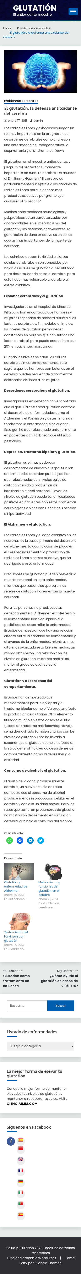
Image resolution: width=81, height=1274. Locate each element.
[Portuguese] (21, 1205)
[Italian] (21, 1194)
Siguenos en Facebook (11, 1141)
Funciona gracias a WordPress (32, 1258)
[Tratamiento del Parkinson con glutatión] (19, 921)
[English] (21, 1161)
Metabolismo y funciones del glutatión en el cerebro (49, 888)
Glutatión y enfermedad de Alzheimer (15, 886)
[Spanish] (21, 1141)
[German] (21, 1183)
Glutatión (34, 8)
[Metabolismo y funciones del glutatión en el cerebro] (53, 871)
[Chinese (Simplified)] (21, 1150)
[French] (21, 1172)
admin (38, 121)
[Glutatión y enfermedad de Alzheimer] (19, 871)
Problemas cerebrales (21, 100)
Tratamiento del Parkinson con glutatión (16, 936)
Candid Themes (48, 1263)
